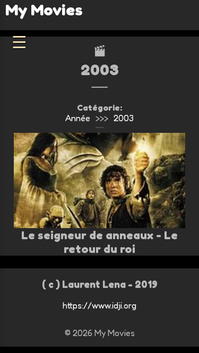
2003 (124, 118)
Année (77, 118)
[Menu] (19, 42)
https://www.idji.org (99, 305)
